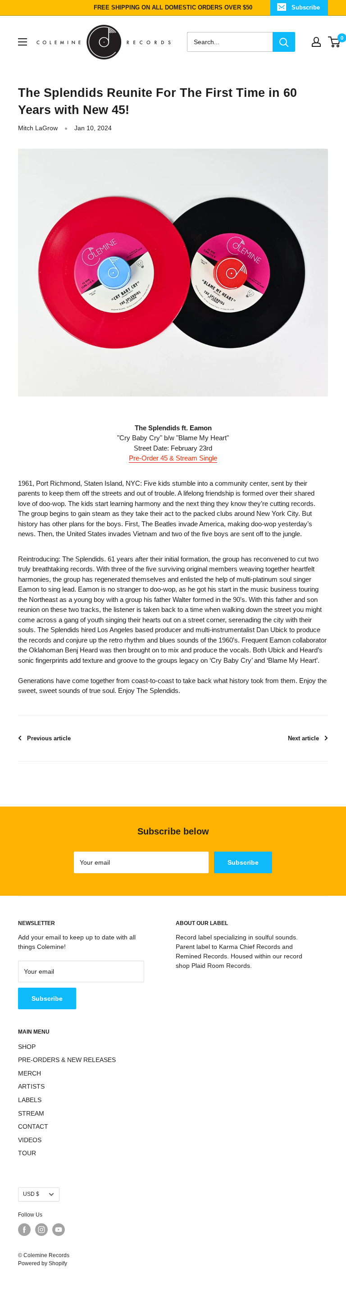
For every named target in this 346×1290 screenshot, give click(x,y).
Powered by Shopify (42, 1263)
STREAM (31, 1113)
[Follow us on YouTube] (58, 1229)
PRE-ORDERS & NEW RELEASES (67, 1059)
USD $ (31, 1194)
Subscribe (305, 7)
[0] (334, 41)
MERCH (29, 1073)
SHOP (27, 1046)
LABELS (29, 1099)
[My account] (316, 42)
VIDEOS (29, 1140)
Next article (303, 738)
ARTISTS (31, 1086)
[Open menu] (22, 42)
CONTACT (33, 1126)
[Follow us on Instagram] (41, 1229)
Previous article (49, 738)
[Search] (284, 42)
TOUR (27, 1153)
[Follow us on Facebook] (24, 1229)
